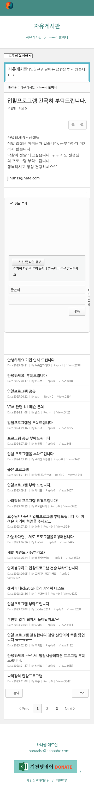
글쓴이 (15, 290)
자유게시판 (47, 26)
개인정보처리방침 (38, 780)
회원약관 (62, 780)
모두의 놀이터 (58, 37)
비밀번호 (89, 297)
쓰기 (82, 693)
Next (69, 708)
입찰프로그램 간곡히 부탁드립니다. (46, 100)
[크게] (73, 124)
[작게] (82, 124)
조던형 (12, 108)
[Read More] (47, 362)
